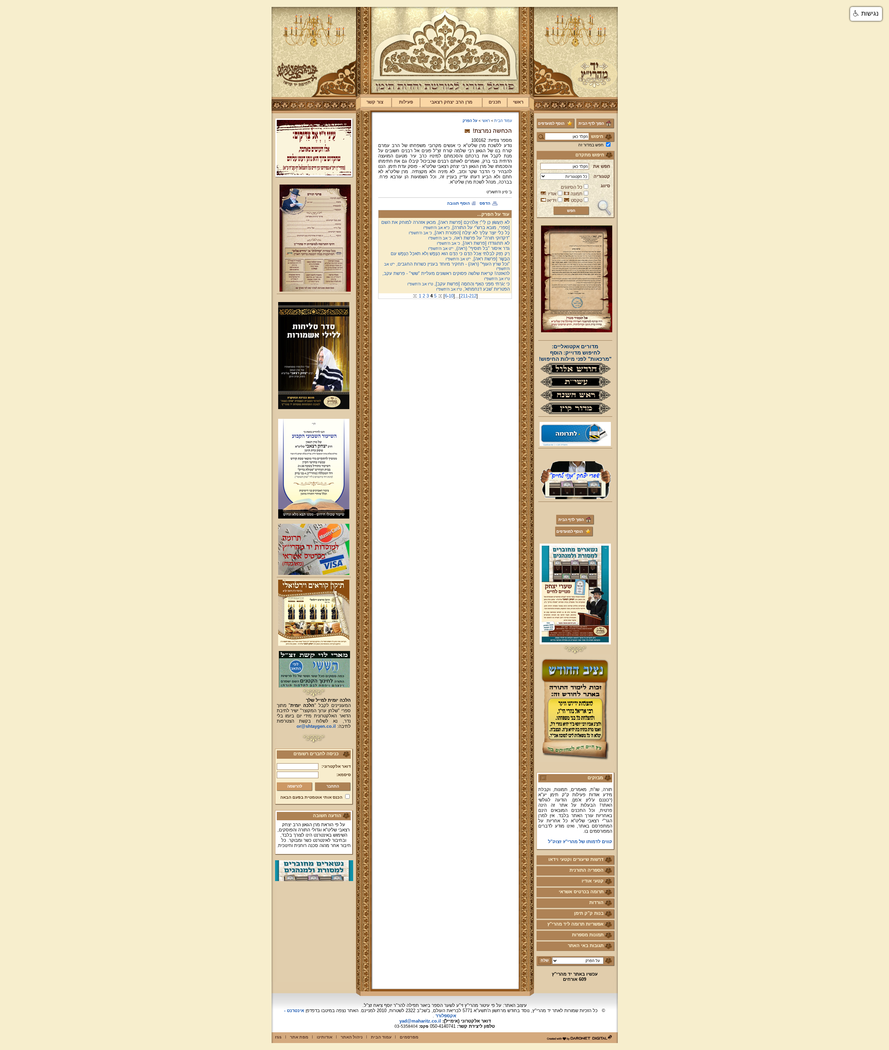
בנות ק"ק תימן (589, 913)
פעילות (406, 102)
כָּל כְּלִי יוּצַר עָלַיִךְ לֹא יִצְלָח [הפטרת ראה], (459, 232)
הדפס (485, 203)
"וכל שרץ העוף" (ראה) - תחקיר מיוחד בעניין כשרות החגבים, (447, 266)
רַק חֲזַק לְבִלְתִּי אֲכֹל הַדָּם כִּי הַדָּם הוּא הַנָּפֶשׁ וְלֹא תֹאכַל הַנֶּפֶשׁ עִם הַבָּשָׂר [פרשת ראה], (450, 256)
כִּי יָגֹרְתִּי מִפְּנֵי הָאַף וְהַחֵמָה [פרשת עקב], (458, 283)
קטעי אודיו (593, 881)
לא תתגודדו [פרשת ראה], (473, 243)
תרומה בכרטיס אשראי (581, 891)
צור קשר (374, 102)
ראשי (518, 102)
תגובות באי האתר (586, 945)
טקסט (576, 200)
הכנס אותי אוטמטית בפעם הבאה (311, 797)
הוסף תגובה (458, 203)
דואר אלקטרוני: (336, 766)
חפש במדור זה (591, 145)
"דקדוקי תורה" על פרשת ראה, (469, 238)
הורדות (596, 902)
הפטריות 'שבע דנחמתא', (473, 289)
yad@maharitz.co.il (420, 1021)
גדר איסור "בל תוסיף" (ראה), (469, 248)
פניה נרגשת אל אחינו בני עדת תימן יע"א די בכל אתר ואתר (576, 841)
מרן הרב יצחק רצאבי (451, 102)
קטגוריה (601, 176)
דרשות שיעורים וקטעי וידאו (576, 859)
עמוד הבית (503, 121)
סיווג (605, 185)
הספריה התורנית (587, 870)
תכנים (495, 102)
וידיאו (551, 200)
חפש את (601, 166)
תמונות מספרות (588, 934)
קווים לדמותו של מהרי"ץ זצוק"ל (580, 828)
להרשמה (294, 786)
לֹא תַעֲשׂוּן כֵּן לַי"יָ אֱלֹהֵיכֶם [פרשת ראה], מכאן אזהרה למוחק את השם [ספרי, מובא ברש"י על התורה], (445, 225)
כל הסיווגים (571, 187)
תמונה (576, 193)
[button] (866, 14)
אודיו (552, 193)
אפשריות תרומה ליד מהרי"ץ (575, 924)
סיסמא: (344, 774)
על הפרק (470, 121)
